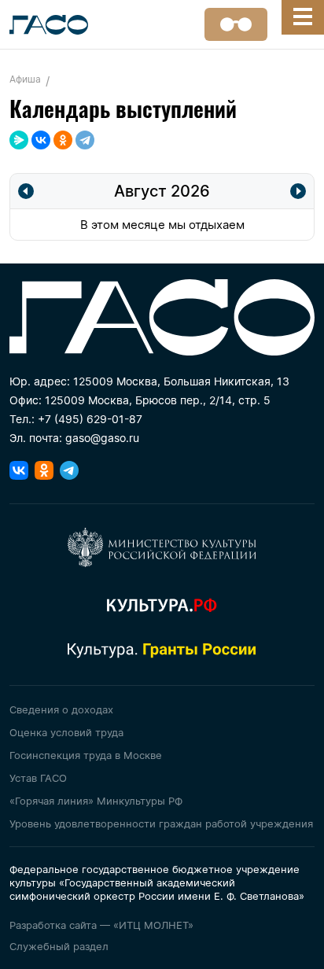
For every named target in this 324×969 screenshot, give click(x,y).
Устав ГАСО (38, 778)
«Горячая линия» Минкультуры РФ (95, 800)
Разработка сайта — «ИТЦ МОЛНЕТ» (101, 925)
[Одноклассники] (62, 140)
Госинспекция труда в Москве (85, 755)
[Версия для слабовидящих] (235, 24)
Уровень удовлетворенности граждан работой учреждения (161, 823)
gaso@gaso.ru (102, 437)
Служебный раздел (59, 946)
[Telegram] (84, 140)
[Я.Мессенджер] (18, 140)
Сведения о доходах (61, 709)
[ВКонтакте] (40, 140)
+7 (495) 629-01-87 (90, 419)
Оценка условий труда (66, 732)
